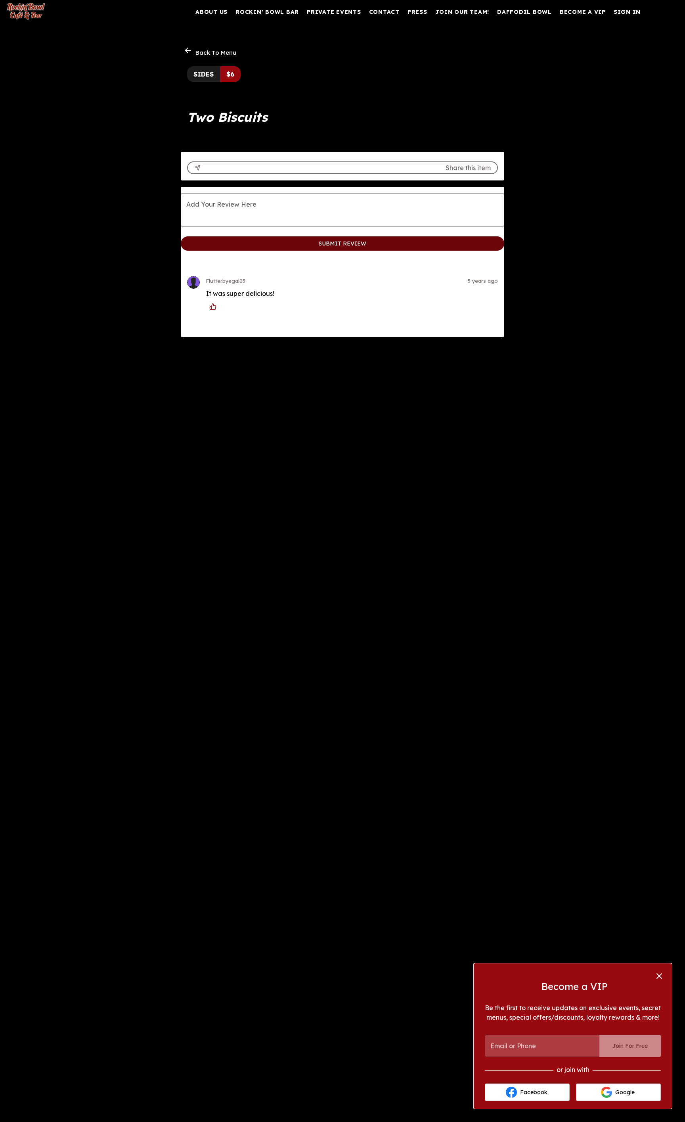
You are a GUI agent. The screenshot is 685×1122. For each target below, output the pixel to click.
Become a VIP (583, 11)
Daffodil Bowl (524, 11)
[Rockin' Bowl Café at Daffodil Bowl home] (42, 12)
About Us (211, 11)
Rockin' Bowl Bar (267, 11)
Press (417, 11)
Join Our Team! (462, 11)
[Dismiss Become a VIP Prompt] (659, 976)
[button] (211, 51)
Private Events (334, 11)
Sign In (627, 11)
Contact (384, 11)
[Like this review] (215, 306)
